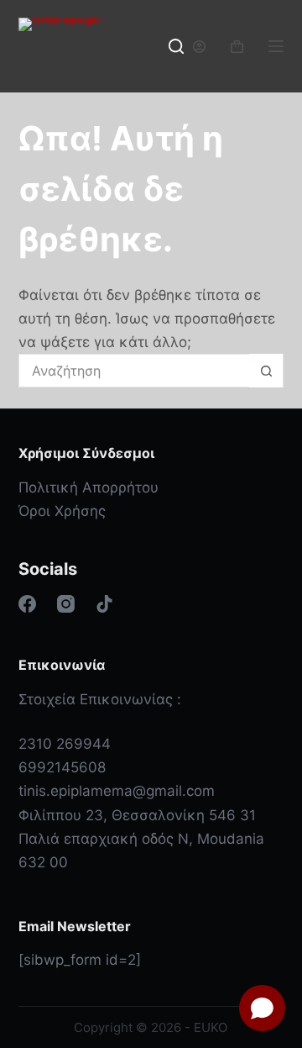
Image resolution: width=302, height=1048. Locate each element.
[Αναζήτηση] (176, 46)
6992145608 (62, 767)
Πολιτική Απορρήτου (88, 487)
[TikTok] (104, 604)
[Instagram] (66, 604)
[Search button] (266, 370)
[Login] (199, 46)
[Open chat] (262, 1008)
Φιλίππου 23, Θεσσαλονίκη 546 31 (137, 815)
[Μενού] (276, 46)
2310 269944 (64, 743)
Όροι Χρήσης (62, 511)
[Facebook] (27, 604)
